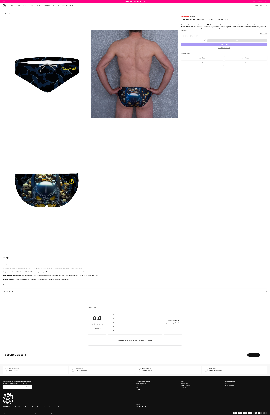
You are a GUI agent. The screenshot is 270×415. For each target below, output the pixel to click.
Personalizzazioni (185, 383)
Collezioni (47, 5)
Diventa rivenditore (185, 385)
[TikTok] (145, 407)
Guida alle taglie (263, 33)
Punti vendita (184, 387)
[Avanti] (266, 355)
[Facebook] (140, 407)
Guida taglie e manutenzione (143, 381)
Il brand (182, 381)
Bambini (31, 5)
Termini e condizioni (230, 381)
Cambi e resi (139, 385)
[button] (261, 6)
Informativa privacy (230, 385)
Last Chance (56, 5)
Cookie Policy (228, 383)
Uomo (24, 5)
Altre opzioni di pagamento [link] (224, 47)
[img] (97, 324)
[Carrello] (266, 6)
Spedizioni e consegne (141, 383)
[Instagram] (137, 407)
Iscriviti (28, 386)
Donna (18, 5)
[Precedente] (264, 355)
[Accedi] (264, 6)
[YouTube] (142, 407)
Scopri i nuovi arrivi (254, 354)
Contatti (138, 389)
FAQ (137, 387)
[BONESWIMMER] (8, 398)
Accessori (39, 5)
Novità (12, 5)
